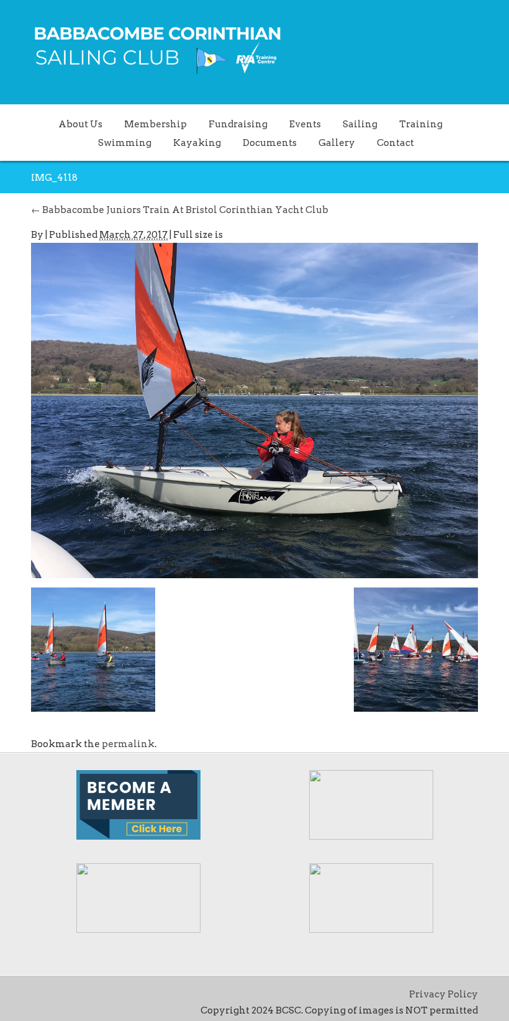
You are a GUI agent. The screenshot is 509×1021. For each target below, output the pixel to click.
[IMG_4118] (254, 409)
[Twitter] (38, 994)
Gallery (336, 142)
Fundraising (238, 124)
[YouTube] (115, 994)
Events (305, 124)
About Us (80, 124)
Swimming (124, 142)
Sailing (360, 124)
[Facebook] (57, 994)
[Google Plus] (77, 994)
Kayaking (197, 142)
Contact (395, 142)
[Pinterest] (134, 994)
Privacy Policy (443, 994)
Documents (270, 142)
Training (421, 124)
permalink (128, 744)
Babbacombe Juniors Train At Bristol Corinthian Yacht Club (179, 210)
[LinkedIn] (96, 994)
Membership (155, 124)
